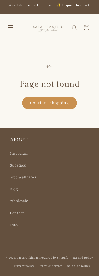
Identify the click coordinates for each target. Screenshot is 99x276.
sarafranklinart (28, 257)
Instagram (19, 153)
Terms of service (50, 266)
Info (14, 225)
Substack (18, 165)
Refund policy (83, 257)
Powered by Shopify (54, 257)
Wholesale (19, 201)
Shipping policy (78, 266)
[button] (10, 27)
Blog (14, 189)
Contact (17, 213)
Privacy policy (24, 266)
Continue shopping (49, 102)
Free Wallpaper (23, 177)
